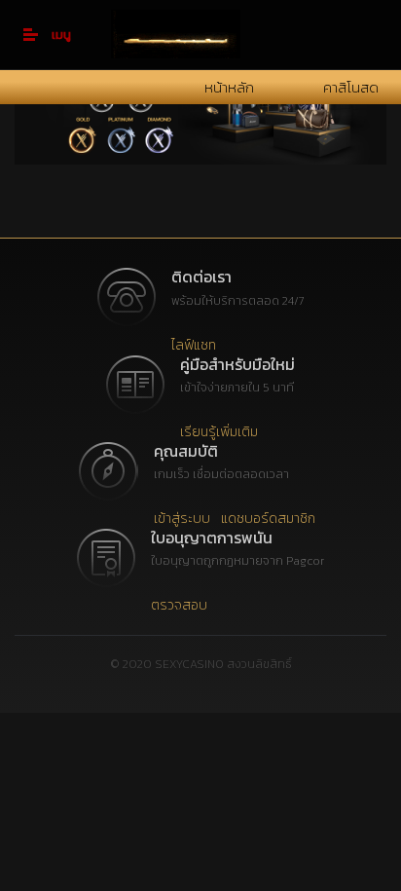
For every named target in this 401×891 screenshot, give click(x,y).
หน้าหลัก (229, 87)
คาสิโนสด (351, 87)
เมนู (61, 34)
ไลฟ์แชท (193, 345)
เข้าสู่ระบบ (182, 518)
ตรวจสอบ (179, 605)
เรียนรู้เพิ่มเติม (219, 432)
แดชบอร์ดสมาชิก (268, 518)
